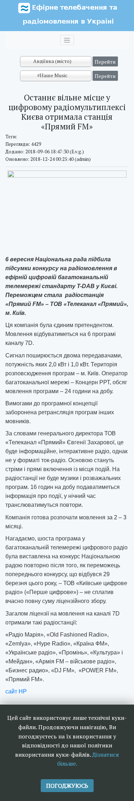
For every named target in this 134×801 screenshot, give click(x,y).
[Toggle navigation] (67, 40)
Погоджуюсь (67, 786)
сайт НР (16, 691)
